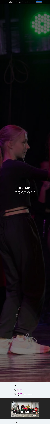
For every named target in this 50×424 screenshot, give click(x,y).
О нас (22, 1)
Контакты (20, 2)
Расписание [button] (16, 1)
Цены (19, 1)
